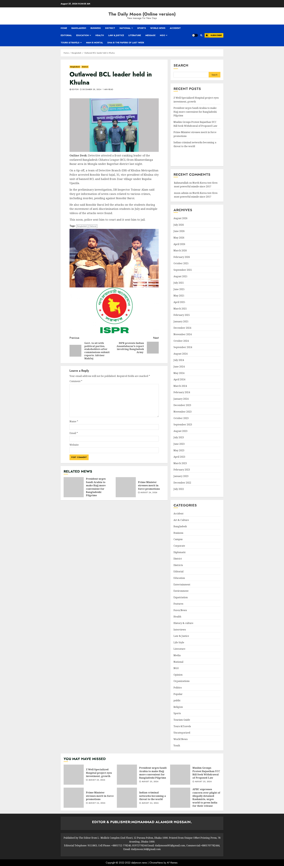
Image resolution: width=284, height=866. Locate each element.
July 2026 (179, 224)
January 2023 (181, 476)
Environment (181, 590)
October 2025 (181, 263)
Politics (178, 687)
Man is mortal (94, 42)
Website (74, 444)
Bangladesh (78, 28)
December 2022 (182, 482)
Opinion (178, 674)
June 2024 (179, 366)
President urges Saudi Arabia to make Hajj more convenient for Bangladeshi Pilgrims (74, 487)
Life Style (179, 642)
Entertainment (182, 584)
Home (64, 28)
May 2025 (179, 295)
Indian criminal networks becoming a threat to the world (127, 798)
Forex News (180, 610)
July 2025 (179, 282)
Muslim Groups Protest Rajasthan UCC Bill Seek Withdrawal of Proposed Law (180, 775)
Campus (178, 539)
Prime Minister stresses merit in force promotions (126, 487)
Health (99, 35)
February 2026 (182, 257)
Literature (134, 35)
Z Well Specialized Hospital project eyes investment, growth (74, 775)
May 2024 (179, 373)
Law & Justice (116, 35)
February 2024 (182, 392)
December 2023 (182, 405)
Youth (177, 745)
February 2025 (182, 315)
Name (74, 421)
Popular (178, 694)
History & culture (183, 623)
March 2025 (180, 308)
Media (177, 655)
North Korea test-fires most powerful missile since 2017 (195, 194)
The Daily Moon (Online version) (142, 14)
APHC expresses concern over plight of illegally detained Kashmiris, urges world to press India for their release (180, 798)
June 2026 (179, 231)
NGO (162, 35)
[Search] (201, 35)
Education (82, 35)
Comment (76, 381)
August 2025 (180, 276)
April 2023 (179, 456)
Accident (175, 28)
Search (181, 65)
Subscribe (216, 35)
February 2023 (182, 469)
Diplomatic (180, 552)
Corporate (179, 545)
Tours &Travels (70, 42)
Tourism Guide (182, 719)
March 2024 (180, 386)
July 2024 (179, 360)
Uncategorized (182, 732)
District (110, 28)
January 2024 (181, 398)
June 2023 (179, 443)
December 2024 (182, 327)
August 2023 (180, 431)
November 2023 (183, 411)
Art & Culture (181, 520)
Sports (141, 28)
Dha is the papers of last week (125, 42)
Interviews (180, 629)
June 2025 (179, 289)
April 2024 (179, 379)
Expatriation (181, 597)
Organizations (181, 681)
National (125, 28)
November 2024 (183, 334)
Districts (178, 565)
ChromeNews (156, 862)
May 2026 (179, 237)
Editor (75, 89)
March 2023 (180, 463)
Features (178, 603)
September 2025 (183, 269)
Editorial (66, 35)
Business (96, 28)
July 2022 (179, 489)
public (177, 700)
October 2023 (181, 418)
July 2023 (179, 437)
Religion (178, 707)
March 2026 (180, 250)
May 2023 (179, 450)
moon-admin (181, 193)
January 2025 (181, 321)
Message (150, 35)
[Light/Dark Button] (195, 35)
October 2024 (181, 340)
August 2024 (180, 353)
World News (157, 28)
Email (74, 433)
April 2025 (179, 302)
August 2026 (180, 218)
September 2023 (183, 424)
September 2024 (183, 347)
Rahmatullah (181, 182)
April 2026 (179, 244)
